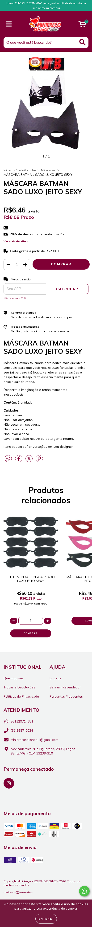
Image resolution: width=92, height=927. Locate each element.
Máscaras (48, 170)
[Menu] (9, 24)
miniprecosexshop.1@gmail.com (34, 740)
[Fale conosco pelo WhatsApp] (84, 891)
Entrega (55, 678)
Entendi (46, 919)
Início (7, 170)
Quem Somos (14, 678)
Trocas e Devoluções (19, 687)
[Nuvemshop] (18, 893)
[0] (82, 25)
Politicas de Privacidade (21, 696)
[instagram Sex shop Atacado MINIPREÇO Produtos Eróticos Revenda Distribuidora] (9, 783)
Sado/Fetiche (26, 170)
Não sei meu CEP (15, 298)
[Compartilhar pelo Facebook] (19, 460)
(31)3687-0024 (22, 730)
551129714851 (22, 721)
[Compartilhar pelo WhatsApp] (8, 459)
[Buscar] (82, 42)
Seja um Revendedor (65, 687)
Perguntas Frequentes (66, 696)
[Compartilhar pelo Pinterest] (39, 460)
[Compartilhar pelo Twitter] (29, 460)
